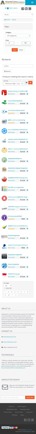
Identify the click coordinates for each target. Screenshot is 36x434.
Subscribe (29, 397)
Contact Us (29, 412)
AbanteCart (28, 430)
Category (8, 32)
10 (8, 295)
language (14, 274)
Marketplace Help (11, 409)
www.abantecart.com (9, 337)
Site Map (14, 415)
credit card (16, 120)
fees (15, 158)
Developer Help (25, 409)
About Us (11, 406)
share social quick (22, 226)
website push (20, 197)
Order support (22, 406)
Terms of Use (19, 412)
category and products (20, 206)
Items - (12, 8)
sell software (16, 110)
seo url (16, 187)
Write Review (11, 94)
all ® (15, 216)
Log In (22, 415)
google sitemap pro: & (18, 91)
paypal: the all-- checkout (19, 245)
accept (15, 101)
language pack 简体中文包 (21, 178)
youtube (30, 8)
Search (14, 20)
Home (8, 20)
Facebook (22, 8)
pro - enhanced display (20, 149)
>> (15, 295)
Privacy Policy (8, 412)
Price (7, 40)
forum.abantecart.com (10, 342)
